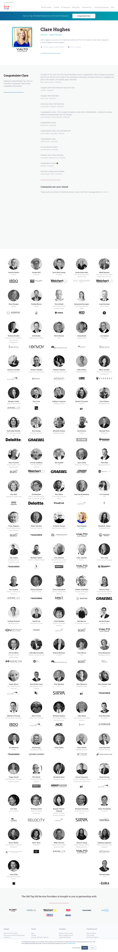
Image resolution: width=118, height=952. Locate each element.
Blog (32, 933)
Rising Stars (76, 7)
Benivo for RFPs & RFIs (11, 933)
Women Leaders (46, 7)
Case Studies (90, 935)
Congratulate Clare (83, 16)
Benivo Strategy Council (66, 935)
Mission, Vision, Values (66, 933)
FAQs (112, 7)
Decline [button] (92, 947)
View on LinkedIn (75, 47)
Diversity (56, 7)
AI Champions (65, 7)
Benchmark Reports (92, 937)
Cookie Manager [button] (76, 947)
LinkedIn (105, 192)
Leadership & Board (65, 937)
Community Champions (101, 7)
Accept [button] (84, 947)
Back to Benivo (10, 2)
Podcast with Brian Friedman (39, 937)
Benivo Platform (91, 933)
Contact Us (7, 937)
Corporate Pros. (87, 7)
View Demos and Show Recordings (14, 935)
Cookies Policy (71, 943)
